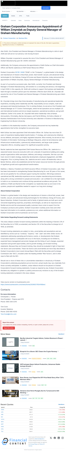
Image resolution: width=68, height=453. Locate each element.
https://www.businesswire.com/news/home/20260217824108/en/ (23, 284)
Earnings (34, 385)
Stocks (13, 16)
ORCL (2, 429)
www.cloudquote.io (39, 439)
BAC (2, 417)
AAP (33, 398)
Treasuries (45, 20)
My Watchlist (20, 11)
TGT (36, 398)
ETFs (20, 16)
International (36, 20)
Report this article (9, 328)
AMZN (2, 409)
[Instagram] (62, 441)
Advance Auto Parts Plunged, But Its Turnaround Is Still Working (39, 392)
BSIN (33, 345)
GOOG (2, 419)
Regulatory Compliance (36, 358)
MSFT (2, 424)
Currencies (27, 20)
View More (61, 334)
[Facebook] (54, 441)
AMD (2, 414)
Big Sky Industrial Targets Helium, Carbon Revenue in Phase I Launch (41, 339)
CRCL (51, 358)
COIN (48, 358)
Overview (13, 20)
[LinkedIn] (58, 441)
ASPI (42, 371)
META (2, 421)
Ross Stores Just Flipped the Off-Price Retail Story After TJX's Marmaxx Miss (42, 378)
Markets (5, 16)
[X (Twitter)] (51, 441)
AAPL (2, 412)
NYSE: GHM (20, 72)
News (20, 20)
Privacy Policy (33, 444)
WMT (42, 398)
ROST (43, 385)
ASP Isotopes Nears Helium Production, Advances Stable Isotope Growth (40, 365)
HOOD (54, 358)
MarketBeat (24, 345)
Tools (27, 16)
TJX (45, 385)
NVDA (2, 426)
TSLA (2, 431)
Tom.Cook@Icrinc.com (8, 314)
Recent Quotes (6, 11)
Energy (33, 371)
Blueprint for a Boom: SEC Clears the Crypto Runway (39, 351)
